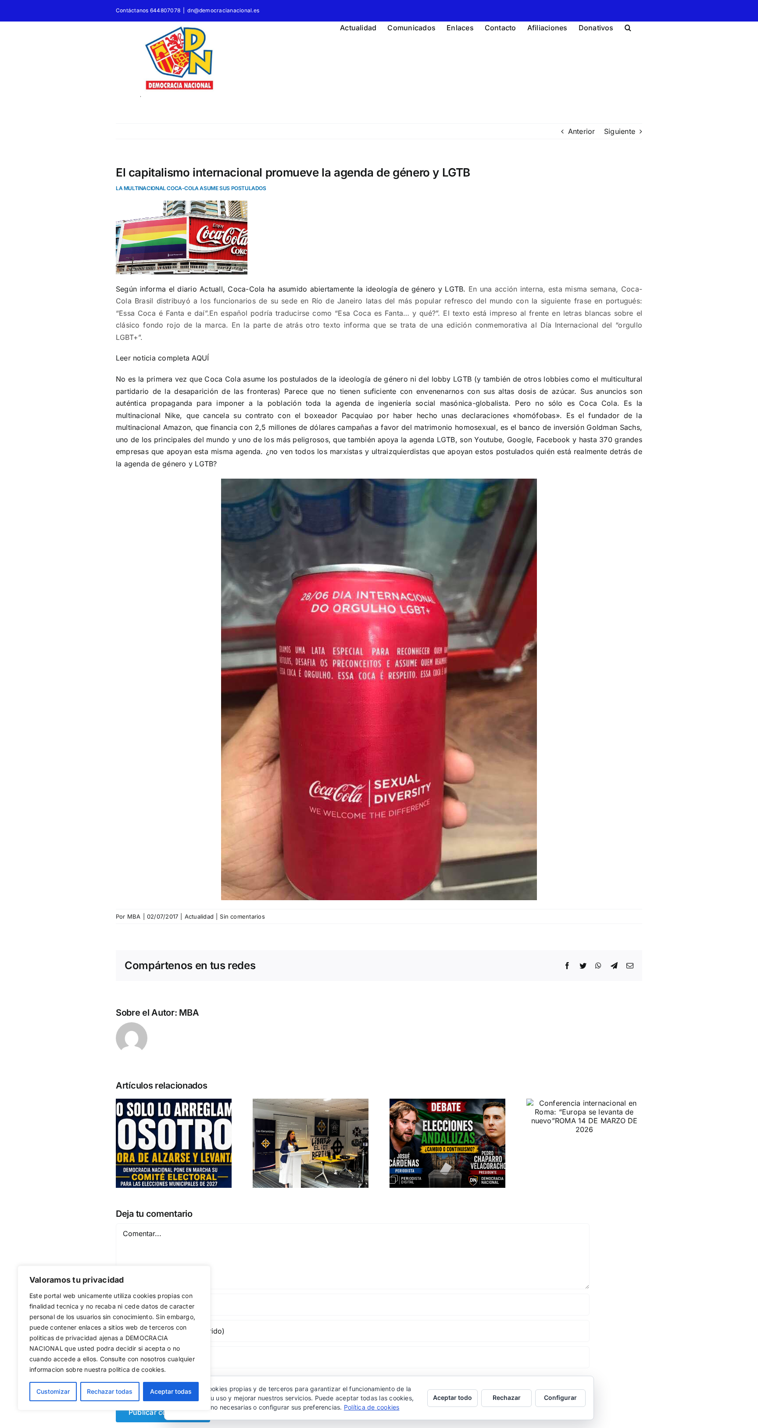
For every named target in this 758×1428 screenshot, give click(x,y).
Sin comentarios (242, 916)
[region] (114, 1338)
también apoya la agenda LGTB (401, 439)
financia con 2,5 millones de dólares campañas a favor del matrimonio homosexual (353, 427)
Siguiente (619, 131)
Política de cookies (372, 1407)
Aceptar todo (452, 1397)
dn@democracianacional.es (223, 10)
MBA (134, 916)
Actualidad (199, 916)
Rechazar (507, 1397)
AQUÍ (200, 357)
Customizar (53, 1391)
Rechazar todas (109, 1391)
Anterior (581, 131)
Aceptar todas (171, 1391)
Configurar (560, 1397)
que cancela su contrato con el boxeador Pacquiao (279, 415)
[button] (628, 26)
